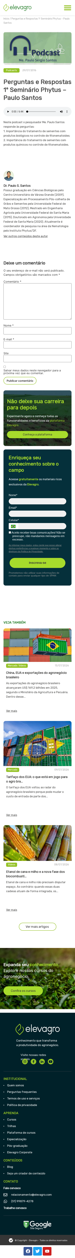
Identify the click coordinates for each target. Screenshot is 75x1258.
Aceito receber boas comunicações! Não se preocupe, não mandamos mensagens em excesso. (38, 536)
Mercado (12, 665)
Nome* (13, 495)
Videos (22, 665)
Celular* (14, 520)
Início (6, 18)
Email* (13, 507)
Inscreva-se (37, 562)
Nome (8, 325)
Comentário (12, 281)
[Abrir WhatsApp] (66, 1249)
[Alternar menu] (68, 8)
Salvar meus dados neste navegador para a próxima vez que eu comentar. (32, 371)
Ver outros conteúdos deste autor (25, 236)
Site (6, 353)
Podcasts (11, 70)
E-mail (8, 339)
